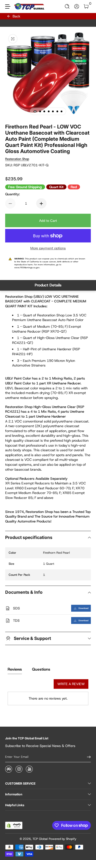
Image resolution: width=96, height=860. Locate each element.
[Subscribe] (87, 757)
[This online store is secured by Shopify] (13, 825)
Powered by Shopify (62, 839)
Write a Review (71, 684)
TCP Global (40, 839)
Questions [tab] (41, 669)
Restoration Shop (17, 159)
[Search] (67, 6)
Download (83, 608)
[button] (67, 6)
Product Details (48, 285)
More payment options (48, 248)
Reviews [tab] (15, 669)
